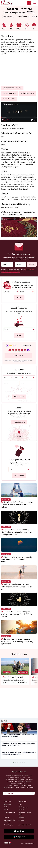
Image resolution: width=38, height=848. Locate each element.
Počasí (28, 777)
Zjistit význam (19, 397)
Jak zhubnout (9, 775)
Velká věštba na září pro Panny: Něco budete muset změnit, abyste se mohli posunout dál (16, 532)
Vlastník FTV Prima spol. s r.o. (9, 821)
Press (20, 804)
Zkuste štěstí (18, 355)
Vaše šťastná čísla (27, 345)
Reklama (6, 807)
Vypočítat (19, 297)
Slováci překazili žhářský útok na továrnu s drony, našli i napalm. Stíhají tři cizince (18, 744)
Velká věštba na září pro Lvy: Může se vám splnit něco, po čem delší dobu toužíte (17, 614)
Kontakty (21, 810)
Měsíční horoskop (27, 93)
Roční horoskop (9, 99)
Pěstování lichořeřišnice (13, 785)
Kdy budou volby (10, 779)
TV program (11, 777)
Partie (24, 777)
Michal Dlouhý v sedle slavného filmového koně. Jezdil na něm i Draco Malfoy (15, 679)
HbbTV (6, 810)
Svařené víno (28, 781)
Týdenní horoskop (23, 16)
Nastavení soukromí (25, 825)
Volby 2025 (20, 781)
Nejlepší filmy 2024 (18, 775)
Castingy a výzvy (23, 807)
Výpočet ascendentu (26, 785)
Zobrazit (19, 335)
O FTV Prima (7, 801)
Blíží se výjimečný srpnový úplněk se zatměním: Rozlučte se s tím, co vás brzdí (16, 559)
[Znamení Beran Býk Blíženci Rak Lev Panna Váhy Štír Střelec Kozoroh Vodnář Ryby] (20, 264)
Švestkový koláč (30, 787)
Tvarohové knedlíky (9, 787)
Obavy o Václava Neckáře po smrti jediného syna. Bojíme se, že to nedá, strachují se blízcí (19, 753)
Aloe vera (26, 783)
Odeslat (32, 264)
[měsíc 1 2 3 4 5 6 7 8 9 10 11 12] (19, 377)
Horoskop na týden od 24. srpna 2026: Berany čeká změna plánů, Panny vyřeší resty (17, 641)
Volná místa (7, 804)
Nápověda (22, 817)
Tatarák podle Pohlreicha (16, 783)
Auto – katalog (29, 779)
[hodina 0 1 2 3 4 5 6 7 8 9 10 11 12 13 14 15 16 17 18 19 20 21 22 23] (10, 383)
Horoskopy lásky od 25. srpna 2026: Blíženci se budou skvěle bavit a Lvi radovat (17, 504)
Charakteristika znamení (12, 88)
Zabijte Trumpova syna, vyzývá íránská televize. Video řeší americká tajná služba (18, 735)
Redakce (21, 820)
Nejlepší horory (28, 775)
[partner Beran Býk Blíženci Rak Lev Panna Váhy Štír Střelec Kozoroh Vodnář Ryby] (26, 291)
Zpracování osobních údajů (25, 813)
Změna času (18, 777)
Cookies (6, 817)
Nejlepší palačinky (20, 787)
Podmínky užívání (9, 812)
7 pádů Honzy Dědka (12, 781)
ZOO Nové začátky (19, 779)
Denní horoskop (8, 16)
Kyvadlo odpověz (19, 422)
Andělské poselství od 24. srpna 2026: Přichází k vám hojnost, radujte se (16, 586)
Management (23, 801)
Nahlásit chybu (8, 825)
